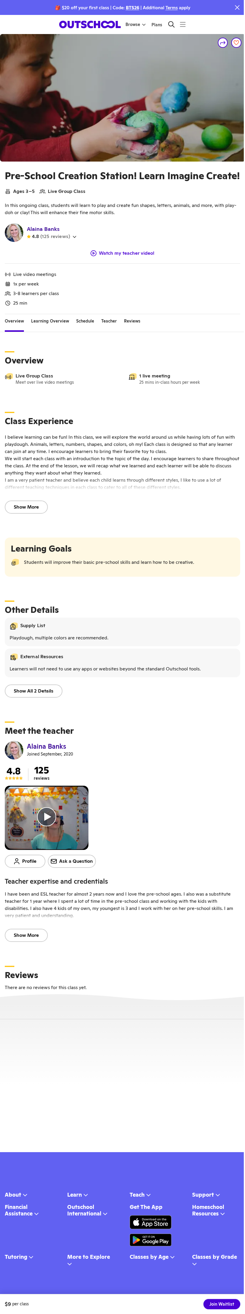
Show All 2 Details (33, 691)
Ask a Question (76, 861)
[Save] (236, 43)
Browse (132, 24)
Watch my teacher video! (126, 253)
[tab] (14, 321)
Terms (172, 7)
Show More (26, 507)
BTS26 (132, 7)
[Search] (171, 24)
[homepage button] (90, 24)
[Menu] (183, 24)
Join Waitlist (221, 1304)
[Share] (223, 43)
